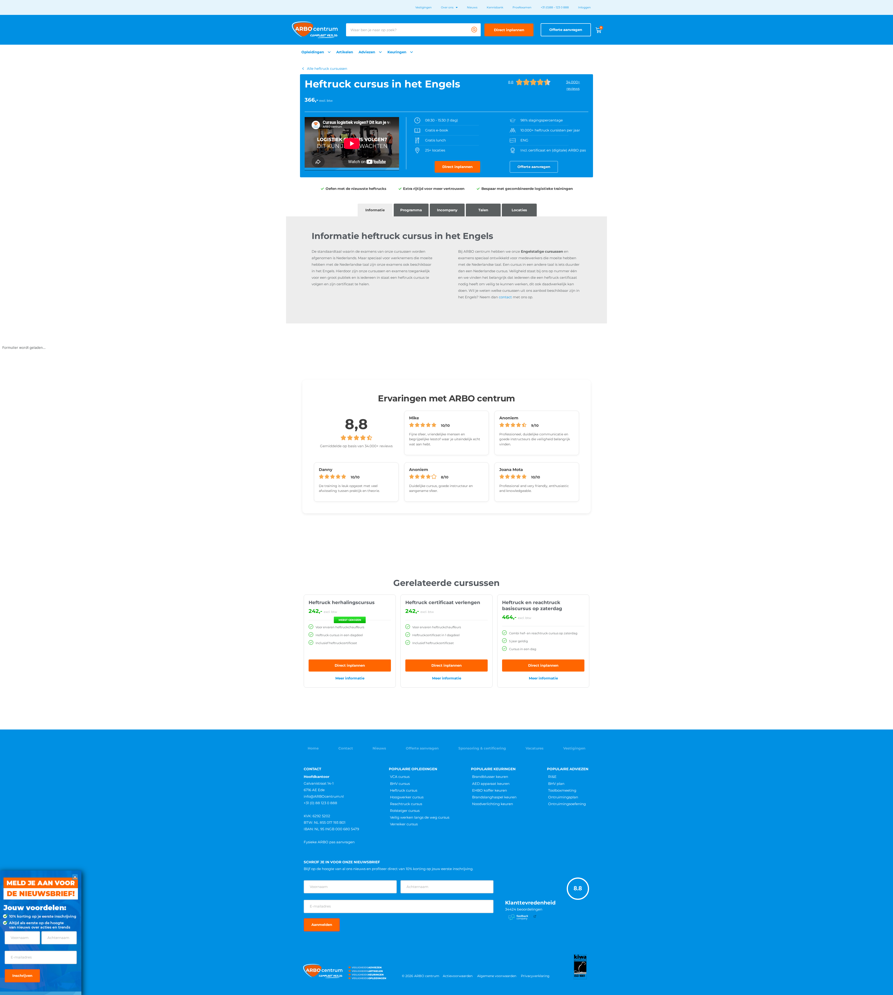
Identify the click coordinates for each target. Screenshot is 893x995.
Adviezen (367, 52)
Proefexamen (522, 7)
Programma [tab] (411, 210)
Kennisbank (495, 7)
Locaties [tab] (519, 210)
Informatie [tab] (375, 210)
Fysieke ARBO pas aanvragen (329, 842)
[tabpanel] (446, 269)
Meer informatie (349, 678)
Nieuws (472, 7)
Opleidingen (312, 52)
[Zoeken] (474, 29)
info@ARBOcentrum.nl (324, 796)
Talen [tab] (483, 210)
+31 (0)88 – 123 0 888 (555, 7)
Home (313, 748)
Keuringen (396, 52)
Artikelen (344, 52)
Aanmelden (321, 924)
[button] (75, 877)
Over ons (447, 7)
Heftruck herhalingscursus (342, 602)
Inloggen (584, 7)
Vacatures (534, 748)
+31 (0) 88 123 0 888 (320, 803)
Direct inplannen (350, 665)
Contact (345, 748)
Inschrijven (22, 975)
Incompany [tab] (447, 210)
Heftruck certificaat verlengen (442, 602)
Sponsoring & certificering (482, 748)
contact (505, 297)
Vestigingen (423, 7)
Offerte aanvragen (422, 748)
